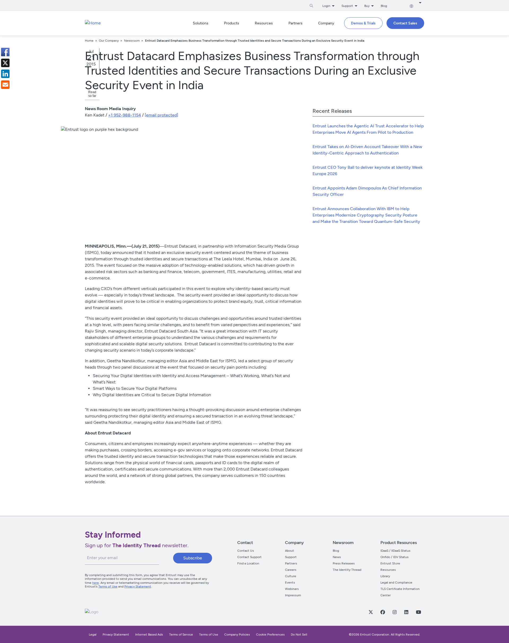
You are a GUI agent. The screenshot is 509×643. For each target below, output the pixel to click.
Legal (92, 634)
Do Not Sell (299, 634)
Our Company (109, 40)
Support (291, 557)
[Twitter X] (370, 612)
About (289, 551)
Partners (291, 563)
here (95, 583)
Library (385, 576)
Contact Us (245, 551)
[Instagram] (394, 612)
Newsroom (132, 40)
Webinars (292, 589)
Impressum (293, 595)
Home (89, 40)
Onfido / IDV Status (394, 557)
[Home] (93, 23)
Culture (290, 576)
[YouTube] (418, 612)
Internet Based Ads (149, 634)
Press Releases (344, 563)
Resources (388, 570)
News (337, 557)
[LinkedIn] (406, 612)
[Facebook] (382, 612)
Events (290, 582)
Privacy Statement (137, 586)
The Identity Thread (347, 570)
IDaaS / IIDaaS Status (395, 551)
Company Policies (237, 634)
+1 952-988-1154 (124, 115)
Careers (290, 570)
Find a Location (248, 563)
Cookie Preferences (270, 634)
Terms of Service (181, 634)
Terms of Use (107, 586)
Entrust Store (390, 563)
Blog (384, 6)
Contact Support (249, 557)
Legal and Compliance (396, 582)
